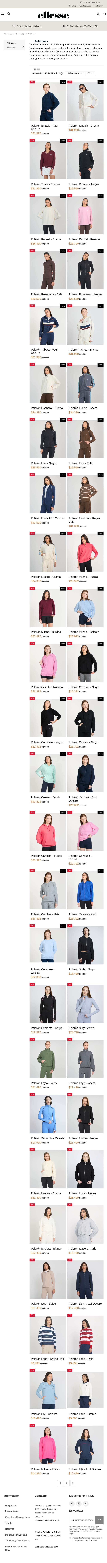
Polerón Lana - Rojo (81, 1358)
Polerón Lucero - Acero (83, 408)
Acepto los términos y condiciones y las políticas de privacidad (88, 1539)
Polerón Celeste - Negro (84, 742)
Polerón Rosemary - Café (46, 294)
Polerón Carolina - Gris (45, 914)
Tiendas (72, 6)
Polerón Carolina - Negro (84, 687)
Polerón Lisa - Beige (43, 1303)
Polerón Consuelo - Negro (47, 742)
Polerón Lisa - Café (81, 463)
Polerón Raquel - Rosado (84, 239)
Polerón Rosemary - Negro (85, 294)
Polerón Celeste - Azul (82, 914)
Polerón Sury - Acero (81, 1027)
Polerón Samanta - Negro (47, 1027)
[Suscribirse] (99, 1520)
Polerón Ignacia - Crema (84, 125)
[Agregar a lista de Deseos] (38, 122)
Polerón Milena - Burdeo (46, 631)
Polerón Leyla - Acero (82, 1083)
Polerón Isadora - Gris (82, 1248)
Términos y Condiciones (17, 1540)
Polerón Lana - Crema (82, 1413)
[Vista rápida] (43, 122)
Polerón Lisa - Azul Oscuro (47, 518)
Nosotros (9, 1529)
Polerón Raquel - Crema (46, 239)
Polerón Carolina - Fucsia (46, 855)
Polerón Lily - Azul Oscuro (85, 1469)
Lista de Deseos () (91, 2)
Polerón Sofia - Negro (82, 969)
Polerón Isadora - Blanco (46, 1248)
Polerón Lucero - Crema (46, 576)
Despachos (10, 1505)
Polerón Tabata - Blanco (83, 349)
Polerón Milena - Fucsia (83, 576)
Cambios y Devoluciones (17, 1517)
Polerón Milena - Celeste (84, 631)
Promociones (11, 1511)
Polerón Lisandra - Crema (47, 408)
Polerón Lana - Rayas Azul (47, 1358)
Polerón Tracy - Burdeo (45, 184)
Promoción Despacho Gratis (16, 1548)
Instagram (99, 6)
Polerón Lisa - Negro (43, 463)
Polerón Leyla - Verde (44, 1083)
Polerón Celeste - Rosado (47, 687)
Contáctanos (85, 6)
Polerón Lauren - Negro (83, 1138)
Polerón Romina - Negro (84, 184)
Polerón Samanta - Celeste (47, 1138)
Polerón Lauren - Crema (46, 1193)
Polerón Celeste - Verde (45, 797)
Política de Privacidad (16, 1535)
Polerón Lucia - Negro (82, 1193)
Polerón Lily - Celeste (44, 1413)
